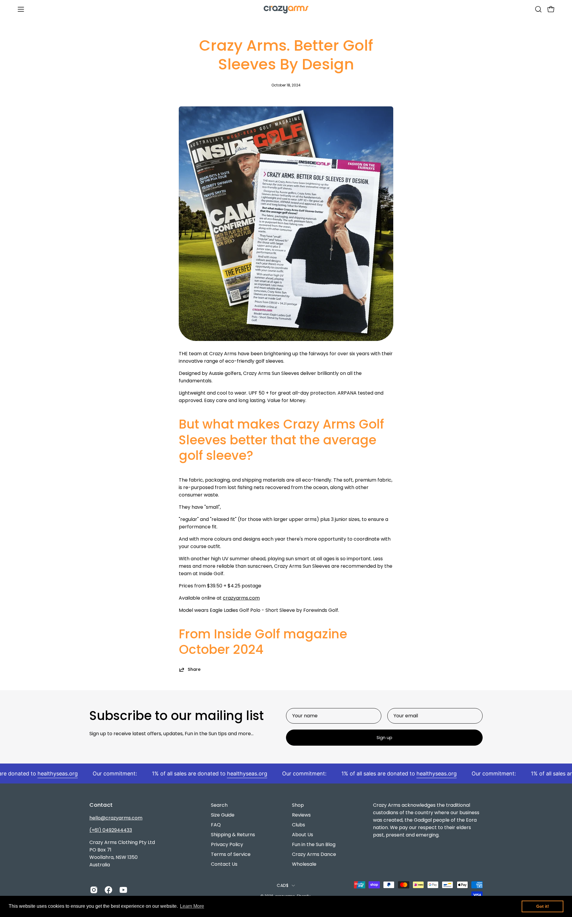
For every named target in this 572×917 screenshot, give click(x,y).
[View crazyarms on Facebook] (107, 889)
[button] (538, 9)
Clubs (298, 824)
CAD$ (282, 885)
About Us (302, 834)
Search (219, 805)
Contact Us (224, 864)
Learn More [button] (192, 906)
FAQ (216, 824)
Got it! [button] (542, 906)
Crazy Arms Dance (314, 854)
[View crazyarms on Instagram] (92, 889)
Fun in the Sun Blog (313, 844)
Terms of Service (231, 854)
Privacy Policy (227, 844)
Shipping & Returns (233, 834)
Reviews (301, 815)
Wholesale (304, 864)
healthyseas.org (47, 773)
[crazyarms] (286, 9)
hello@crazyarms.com (115, 817)
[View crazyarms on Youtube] (122, 889)
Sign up (384, 738)
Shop (298, 805)
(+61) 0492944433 (110, 830)
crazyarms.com (241, 598)
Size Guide (222, 815)
